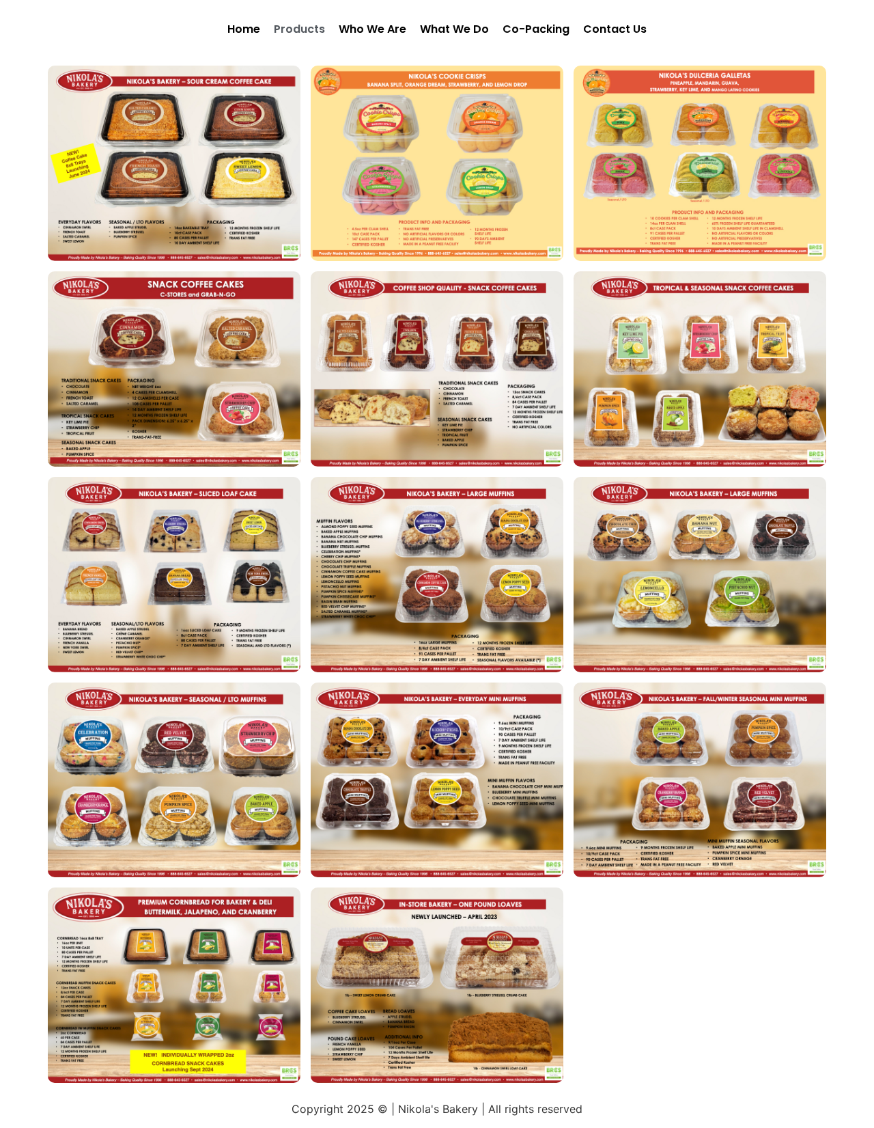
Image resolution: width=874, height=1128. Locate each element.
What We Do (454, 29)
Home (243, 29)
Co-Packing (536, 29)
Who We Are (372, 29)
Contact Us (615, 29)
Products (299, 29)
